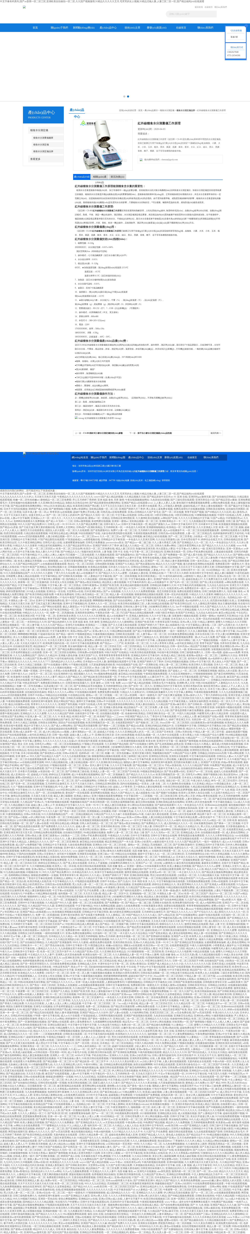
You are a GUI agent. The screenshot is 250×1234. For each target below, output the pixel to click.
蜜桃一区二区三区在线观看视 (88, 902)
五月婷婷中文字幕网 (21, 924)
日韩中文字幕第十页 (76, 945)
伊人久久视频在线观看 (101, 848)
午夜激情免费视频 (159, 991)
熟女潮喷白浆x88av (230, 646)
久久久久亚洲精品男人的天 (129, 732)
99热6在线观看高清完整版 (31, 982)
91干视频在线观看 (78, 664)
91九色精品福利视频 (14, 872)
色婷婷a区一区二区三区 (91, 753)
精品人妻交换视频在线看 (38, 890)
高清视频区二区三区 (161, 844)
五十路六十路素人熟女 (99, 649)
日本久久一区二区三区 (226, 664)
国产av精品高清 (166, 915)
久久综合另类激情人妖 (168, 539)
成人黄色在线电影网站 (181, 933)
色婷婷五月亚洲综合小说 (230, 616)
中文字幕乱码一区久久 (102, 1073)
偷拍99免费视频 (69, 857)
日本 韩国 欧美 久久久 (143, 881)
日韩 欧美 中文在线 (125, 967)
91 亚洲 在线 (180, 496)
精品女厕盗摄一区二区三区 (129, 930)
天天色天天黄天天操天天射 (62, 640)
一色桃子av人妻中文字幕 (128, 558)
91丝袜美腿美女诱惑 (155, 866)
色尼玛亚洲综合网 (9, 848)
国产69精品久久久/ (70, 551)
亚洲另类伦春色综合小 (188, 1064)
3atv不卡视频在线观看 (187, 606)
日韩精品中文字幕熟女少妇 (211, 725)
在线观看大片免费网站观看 (27, 1061)
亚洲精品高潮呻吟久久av (163, 628)
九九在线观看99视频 (121, 860)
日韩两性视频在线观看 (110, 1015)
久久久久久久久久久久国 (129, 701)
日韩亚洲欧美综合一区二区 (161, 713)
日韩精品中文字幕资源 (113, 539)
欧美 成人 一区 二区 (215, 628)
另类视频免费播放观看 (198, 881)
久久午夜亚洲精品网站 (30, 542)
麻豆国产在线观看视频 (178, 967)
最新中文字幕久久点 (169, 768)
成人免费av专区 (26, 1079)
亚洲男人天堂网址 (65, 527)
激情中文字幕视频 (85, 701)
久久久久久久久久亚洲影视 (91, 616)
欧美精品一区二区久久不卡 (223, 701)
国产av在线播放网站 (85, 780)
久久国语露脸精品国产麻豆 (55, 719)
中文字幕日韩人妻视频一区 (50, 579)
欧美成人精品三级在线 (173, 655)
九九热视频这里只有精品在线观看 (207, 521)
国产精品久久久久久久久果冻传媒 (139, 1083)
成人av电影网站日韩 (88, 670)
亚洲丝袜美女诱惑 (66, 616)
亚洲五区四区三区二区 (161, 1012)
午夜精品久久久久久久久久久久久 (75, 496)
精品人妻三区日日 (125, 548)
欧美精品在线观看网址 (211, 741)
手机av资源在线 (173, 765)
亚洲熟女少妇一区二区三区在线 (110, 844)
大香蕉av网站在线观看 (107, 970)
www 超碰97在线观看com (85, 851)
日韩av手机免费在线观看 (200, 551)
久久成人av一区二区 (175, 811)
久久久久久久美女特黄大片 (149, 811)
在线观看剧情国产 (125, 722)
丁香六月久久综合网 (64, 573)
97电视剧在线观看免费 (87, 881)
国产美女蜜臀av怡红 (174, 771)
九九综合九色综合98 (217, 585)
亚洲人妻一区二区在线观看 (234, 1000)
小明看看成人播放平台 (224, 945)
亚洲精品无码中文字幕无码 (145, 655)
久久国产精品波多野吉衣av (77, 545)
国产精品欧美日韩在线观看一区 (148, 667)
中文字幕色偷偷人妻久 (140, 579)
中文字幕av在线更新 (126, 515)
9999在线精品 (79, 1009)
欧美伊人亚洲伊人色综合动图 (194, 793)
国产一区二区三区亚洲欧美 (64, 841)
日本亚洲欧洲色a (93, 591)
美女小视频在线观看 (154, 988)
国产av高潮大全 (226, 625)
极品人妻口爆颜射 (224, 573)
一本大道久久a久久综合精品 (93, 728)
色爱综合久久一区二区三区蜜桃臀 (192, 848)
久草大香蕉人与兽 (189, 735)
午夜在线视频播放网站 (137, 500)
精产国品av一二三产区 (112, 643)
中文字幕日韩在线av (91, 606)
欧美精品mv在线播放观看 (13, 954)
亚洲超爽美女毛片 (91, 759)
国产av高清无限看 (201, 1012)
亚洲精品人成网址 (50, 747)
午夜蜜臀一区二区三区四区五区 (32, 991)
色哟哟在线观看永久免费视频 (29, 521)
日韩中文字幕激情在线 (117, 985)
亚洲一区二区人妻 (90, 817)
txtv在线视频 (241, 835)
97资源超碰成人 (73, 539)
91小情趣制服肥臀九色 (40, 1064)
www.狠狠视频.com (53, 561)
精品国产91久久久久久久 (88, 808)
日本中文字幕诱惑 (139, 835)
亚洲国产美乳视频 (67, 704)
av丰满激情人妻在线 (123, 738)
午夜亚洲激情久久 (9, 780)
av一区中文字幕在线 (217, 588)
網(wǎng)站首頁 (80, 457)
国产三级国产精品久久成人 (227, 704)
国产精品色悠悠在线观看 (27, 826)
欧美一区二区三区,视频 (231, 527)
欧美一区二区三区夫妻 (225, 536)
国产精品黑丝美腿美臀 (85, 725)
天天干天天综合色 (236, 606)
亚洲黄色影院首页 (84, 970)
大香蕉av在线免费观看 (65, 670)
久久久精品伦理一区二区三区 (189, 1003)
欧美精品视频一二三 (109, 741)
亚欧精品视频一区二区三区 (103, 509)
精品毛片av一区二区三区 (135, 1022)
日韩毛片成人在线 (52, 542)
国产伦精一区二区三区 (99, 1070)
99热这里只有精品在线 (182, 973)
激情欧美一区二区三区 (124, 649)
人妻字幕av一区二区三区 (153, 634)
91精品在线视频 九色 (204, 951)
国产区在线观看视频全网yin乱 (96, 957)
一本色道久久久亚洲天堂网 (140, 539)
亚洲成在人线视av (186, 979)
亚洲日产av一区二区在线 (200, 771)
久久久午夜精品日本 (78, 860)
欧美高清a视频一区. (145, 735)
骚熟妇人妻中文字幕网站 (136, 762)
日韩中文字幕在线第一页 (134, 524)
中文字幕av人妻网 (149, 954)
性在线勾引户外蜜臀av (22, 893)
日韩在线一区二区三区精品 (230, 1018)
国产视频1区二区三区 (147, 722)
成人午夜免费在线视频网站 (85, 774)
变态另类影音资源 (166, 591)
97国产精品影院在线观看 (51, 539)
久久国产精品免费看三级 (89, 524)
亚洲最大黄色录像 (67, 655)
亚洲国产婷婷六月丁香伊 (132, 509)
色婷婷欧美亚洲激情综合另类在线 (121, 561)
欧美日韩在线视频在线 (70, 887)
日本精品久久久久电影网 (178, 951)
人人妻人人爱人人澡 (164, 503)
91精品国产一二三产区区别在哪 (202, 738)
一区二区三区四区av (44, 548)
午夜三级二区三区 (189, 1000)
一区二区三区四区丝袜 (27, 747)
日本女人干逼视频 (64, 808)
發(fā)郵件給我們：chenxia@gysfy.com (160, 159)
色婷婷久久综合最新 (10, 838)
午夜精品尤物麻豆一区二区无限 (63, 1037)
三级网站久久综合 (227, 655)
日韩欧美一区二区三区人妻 (197, 994)
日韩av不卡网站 (123, 658)
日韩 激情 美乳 (151, 747)
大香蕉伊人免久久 (197, 689)
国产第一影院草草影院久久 (34, 964)
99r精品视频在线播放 (79, 588)
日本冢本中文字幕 (208, 524)
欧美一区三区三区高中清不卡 (55, 951)
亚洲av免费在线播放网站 (98, 869)
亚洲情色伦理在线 (199, 750)
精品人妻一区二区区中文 (115, 893)
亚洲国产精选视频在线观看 (138, 1015)
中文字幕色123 (23, 790)
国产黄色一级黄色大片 (100, 1018)
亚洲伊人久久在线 (118, 1055)
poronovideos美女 (115, 542)
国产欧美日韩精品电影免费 (39, 594)
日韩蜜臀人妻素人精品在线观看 (22, 576)
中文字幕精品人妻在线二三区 (201, 625)
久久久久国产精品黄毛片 (188, 841)
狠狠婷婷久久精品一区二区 (41, 896)
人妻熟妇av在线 (218, 561)
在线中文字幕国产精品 (233, 863)
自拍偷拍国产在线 (214, 960)
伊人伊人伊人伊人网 (76, 1079)
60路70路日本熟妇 (164, 612)
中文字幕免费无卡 (59, 631)
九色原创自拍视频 (159, 500)
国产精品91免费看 (121, 869)
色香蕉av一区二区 (92, 707)
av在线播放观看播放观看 (53, 564)
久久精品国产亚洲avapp (113, 817)
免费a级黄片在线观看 (114, 909)
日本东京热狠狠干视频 (129, 1076)
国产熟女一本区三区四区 (73, 811)
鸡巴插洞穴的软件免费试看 (25, 808)
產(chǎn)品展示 (151, 110)
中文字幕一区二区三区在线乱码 (146, 551)
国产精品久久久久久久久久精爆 (218, 545)
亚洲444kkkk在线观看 (198, 649)
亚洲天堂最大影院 (141, 753)
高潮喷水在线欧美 (161, 902)
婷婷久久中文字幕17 (235, 909)
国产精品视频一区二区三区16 (148, 765)
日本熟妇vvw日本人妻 (94, 661)
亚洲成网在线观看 (20, 728)
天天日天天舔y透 (92, 893)
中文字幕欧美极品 (129, 710)
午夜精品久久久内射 (118, 835)
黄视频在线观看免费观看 (190, 628)
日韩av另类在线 (183, 732)
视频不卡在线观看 (70, 747)
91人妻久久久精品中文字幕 (88, 878)
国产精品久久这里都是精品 (167, 994)
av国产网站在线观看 (51, 606)
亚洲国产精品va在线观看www (137, 503)
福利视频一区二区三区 (70, 893)
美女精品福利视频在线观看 (134, 585)
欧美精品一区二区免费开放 (180, 527)
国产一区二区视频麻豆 (113, 774)
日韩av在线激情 (219, 881)
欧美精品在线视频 (97, 567)
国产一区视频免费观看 (188, 860)
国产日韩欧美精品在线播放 (231, 991)
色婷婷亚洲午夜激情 (41, 701)
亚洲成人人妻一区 (99, 771)
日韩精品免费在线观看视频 (47, 832)
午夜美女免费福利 (64, 594)
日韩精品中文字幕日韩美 (24, 539)
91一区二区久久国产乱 (182, 991)
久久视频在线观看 (104, 554)
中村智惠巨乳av (234, 518)
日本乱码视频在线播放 (176, 661)
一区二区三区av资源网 (125, 695)
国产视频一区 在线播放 (228, 637)
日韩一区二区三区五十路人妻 (136, 826)
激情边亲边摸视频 (20, 796)
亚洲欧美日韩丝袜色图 (100, 1052)
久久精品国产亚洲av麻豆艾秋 (38, 658)
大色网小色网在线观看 (115, 857)
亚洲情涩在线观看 (64, 906)
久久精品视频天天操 (135, 496)
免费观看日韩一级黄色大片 (229, 564)
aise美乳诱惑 (182, 1049)
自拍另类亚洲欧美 (175, 728)
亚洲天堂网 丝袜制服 (31, 799)
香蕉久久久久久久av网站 (61, 692)
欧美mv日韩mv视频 (137, 817)
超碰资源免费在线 (35, 1037)
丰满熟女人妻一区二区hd (21, 600)
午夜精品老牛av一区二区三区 (76, 927)
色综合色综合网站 (36, 750)
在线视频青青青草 (209, 1000)
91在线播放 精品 (26, 579)
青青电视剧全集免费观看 (191, 835)
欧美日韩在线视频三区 (80, 1083)
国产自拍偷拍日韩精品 (224, 496)
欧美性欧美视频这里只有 (42, 738)
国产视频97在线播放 (166, 793)
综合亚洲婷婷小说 (62, 674)
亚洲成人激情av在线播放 (173, 985)
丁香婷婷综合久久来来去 (36, 609)
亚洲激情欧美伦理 (13, 899)
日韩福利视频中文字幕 (227, 567)
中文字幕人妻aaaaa (183, 909)
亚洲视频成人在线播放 (99, 811)
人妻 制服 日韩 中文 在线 (115, 551)
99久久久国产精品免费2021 (32, 524)
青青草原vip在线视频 (61, 512)
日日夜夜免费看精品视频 (181, 634)
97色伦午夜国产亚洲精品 (232, 558)
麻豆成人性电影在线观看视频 (227, 744)
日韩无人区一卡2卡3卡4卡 (61, 524)
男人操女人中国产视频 (224, 661)
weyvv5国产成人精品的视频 (108, 496)
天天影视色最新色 (235, 826)
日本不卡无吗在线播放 (15, 509)
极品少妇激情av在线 (19, 704)
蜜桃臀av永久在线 (155, 780)
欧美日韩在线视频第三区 (131, 603)
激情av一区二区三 (147, 1079)
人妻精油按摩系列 (114, 982)
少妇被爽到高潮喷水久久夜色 (126, 747)
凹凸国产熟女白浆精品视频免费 (137, 612)
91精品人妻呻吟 (206, 622)
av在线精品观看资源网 (128, 698)
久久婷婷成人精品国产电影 (50, 698)
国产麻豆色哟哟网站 (224, 674)
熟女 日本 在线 (26, 744)
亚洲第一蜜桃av (120, 521)
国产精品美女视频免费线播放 (217, 872)
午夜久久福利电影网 (200, 945)
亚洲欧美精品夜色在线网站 (170, 802)
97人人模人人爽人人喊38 (51, 554)
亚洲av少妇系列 (143, 841)
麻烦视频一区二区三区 (129, 680)
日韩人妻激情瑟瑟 (92, 570)
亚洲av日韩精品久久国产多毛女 (144, 512)
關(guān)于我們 (59, 27)
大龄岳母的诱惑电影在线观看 (116, 533)
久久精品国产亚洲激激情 (58, 942)
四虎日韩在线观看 (13, 533)
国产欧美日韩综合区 (181, 603)
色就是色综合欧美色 (10, 1058)
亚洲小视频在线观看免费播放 (106, 796)
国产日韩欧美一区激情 (200, 704)
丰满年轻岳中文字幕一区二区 (113, 964)
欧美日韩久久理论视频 (201, 664)
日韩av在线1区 (145, 515)
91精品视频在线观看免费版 (180, 887)
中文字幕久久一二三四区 (172, 948)
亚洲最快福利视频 (235, 924)
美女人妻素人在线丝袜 (35, 1049)
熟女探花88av (230, 774)
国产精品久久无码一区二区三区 (97, 515)
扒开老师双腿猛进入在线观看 (26, 652)
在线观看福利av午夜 (133, 814)
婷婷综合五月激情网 (59, 774)
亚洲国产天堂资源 (210, 762)
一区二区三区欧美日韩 (165, 796)
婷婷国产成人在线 (38, 509)
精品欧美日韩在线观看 (147, 689)
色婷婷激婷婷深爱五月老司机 (228, 533)
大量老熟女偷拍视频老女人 (191, 759)
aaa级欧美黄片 (235, 982)
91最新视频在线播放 (103, 634)
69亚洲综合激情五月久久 (21, 793)
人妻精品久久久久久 (229, 683)
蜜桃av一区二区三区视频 (164, 567)
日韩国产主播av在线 (85, 658)
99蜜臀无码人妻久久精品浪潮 (213, 713)
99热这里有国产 (31, 683)
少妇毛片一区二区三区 (40, 674)
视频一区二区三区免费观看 (95, 747)
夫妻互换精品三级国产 (18, 909)
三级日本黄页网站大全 (189, 545)
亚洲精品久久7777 (99, 860)
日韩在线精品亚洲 (233, 539)
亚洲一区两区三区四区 (108, 1028)
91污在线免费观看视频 (176, 1070)
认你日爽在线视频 (26, 820)
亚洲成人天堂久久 (231, 866)
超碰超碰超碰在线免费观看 (63, 728)
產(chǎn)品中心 (108, 27)
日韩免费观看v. (51, 597)
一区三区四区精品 (132, 646)
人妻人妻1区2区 (126, 640)
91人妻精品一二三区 (182, 1025)
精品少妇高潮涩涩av (33, 884)
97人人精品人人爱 (186, 716)
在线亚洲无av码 (175, 588)
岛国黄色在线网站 (106, 1076)
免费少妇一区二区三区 (133, 1025)
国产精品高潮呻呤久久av (44, 680)
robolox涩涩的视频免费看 (31, 536)
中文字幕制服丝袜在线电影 (170, 881)
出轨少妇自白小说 (22, 1031)
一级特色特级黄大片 (53, 933)
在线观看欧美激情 (27, 1018)
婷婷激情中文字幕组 (76, 1018)
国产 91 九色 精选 (225, 790)
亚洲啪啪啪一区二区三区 (143, 893)
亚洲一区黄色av (234, 548)
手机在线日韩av (100, 1055)
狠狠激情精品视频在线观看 (149, 594)
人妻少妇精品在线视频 (157, 603)
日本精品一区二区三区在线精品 (116, 1043)
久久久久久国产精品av (164, 609)
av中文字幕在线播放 (28, 860)
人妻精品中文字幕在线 (100, 576)
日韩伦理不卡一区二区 (193, 570)
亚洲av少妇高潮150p (140, 1055)
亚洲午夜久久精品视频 (130, 670)
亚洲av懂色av (38, 869)
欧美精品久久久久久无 (151, 1070)
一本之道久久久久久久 (189, 872)
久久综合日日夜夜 (34, 1003)
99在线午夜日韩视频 (167, 652)
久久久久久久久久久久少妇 (154, 710)
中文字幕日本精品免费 (185, 817)
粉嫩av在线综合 (114, 945)
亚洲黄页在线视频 (86, 854)
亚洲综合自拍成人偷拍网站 (156, 829)
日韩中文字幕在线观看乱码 (20, 857)
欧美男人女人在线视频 (15, 738)
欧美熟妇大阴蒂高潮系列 (126, 973)
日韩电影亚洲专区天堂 (215, 982)
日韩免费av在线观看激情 (90, 652)
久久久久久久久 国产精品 (131, 780)
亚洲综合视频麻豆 (9, 625)
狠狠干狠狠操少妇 (214, 698)
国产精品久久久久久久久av (218, 554)
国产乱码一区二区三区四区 (184, 582)
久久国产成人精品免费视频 (199, 899)
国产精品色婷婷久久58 (59, 622)
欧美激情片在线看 (20, 677)
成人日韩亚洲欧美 (15, 878)
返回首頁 (199, 7)
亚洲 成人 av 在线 (82, 960)
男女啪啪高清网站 (201, 967)
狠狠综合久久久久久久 (20, 661)
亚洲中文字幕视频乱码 (75, 603)
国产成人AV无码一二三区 (59, 521)
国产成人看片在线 (192, 554)
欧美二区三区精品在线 (104, 960)
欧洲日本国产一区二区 (84, 716)
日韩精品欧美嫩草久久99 (163, 585)
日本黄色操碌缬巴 (48, 927)
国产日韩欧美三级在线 (77, 771)
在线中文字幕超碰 (97, 689)
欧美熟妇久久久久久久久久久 (130, 1034)
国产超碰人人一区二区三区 (182, 670)
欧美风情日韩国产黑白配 (86, 506)
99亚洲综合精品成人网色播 (63, 533)
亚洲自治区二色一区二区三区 (128, 1018)
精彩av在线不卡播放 (218, 1040)
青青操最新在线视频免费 (222, 1037)
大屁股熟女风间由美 (186, 808)
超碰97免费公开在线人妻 (86, 512)
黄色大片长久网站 (184, 707)
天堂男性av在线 (75, 591)
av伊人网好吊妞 (36, 817)
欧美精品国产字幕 (138, 878)
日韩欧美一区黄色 (106, 780)
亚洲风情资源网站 (84, 612)
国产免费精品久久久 (152, 823)
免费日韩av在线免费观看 (33, 851)
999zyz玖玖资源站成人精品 (58, 506)
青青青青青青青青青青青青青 (114, 655)
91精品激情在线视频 (174, 1037)
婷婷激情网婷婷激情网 (119, 597)
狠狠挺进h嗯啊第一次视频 (44, 875)
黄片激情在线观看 (32, 838)
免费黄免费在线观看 (108, 692)
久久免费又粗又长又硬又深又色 (220, 579)
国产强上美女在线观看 (211, 582)
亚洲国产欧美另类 (109, 585)
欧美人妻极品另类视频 (30, 561)
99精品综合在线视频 (56, 695)
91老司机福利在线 (172, 576)
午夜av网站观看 (235, 753)
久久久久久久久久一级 (174, 649)
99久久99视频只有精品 (227, 957)
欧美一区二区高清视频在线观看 (182, 838)
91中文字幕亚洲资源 (178, 970)
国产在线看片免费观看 (93, 915)
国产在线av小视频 (17, 817)
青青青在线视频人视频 (154, 558)
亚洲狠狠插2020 (18, 970)
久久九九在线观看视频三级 (233, 692)
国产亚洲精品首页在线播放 (88, 686)
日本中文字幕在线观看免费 (84, 643)
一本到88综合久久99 (35, 622)
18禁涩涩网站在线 (163, 515)
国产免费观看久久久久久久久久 (57, 826)
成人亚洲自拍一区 (20, 774)
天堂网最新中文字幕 (185, 725)
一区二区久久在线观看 (77, 530)
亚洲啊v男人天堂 (186, 683)
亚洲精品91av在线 (198, 1070)
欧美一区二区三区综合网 (69, 548)
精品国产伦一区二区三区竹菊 (205, 970)
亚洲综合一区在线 (55, 591)
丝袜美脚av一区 (180, 1022)
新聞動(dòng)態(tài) (84, 27)
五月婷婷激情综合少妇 (115, 686)
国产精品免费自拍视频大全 (72, 649)
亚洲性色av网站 (202, 1015)
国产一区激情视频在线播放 (32, 1022)
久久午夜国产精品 (236, 759)
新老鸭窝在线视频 (101, 521)
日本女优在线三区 (204, 634)
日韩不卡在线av (36, 695)
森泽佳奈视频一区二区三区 (130, 936)
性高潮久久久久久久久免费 (150, 838)
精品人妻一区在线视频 (121, 594)
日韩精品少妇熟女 (217, 985)
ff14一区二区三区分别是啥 (67, 909)
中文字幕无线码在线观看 (202, 756)
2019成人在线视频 (35, 591)
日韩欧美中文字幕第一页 (26, 951)
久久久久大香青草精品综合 (219, 835)
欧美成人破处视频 (22, 1052)
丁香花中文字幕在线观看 (163, 716)
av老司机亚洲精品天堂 (186, 643)
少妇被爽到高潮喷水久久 (161, 606)
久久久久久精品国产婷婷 (61, 713)
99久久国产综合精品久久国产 (45, 756)
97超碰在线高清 (46, 634)
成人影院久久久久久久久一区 (229, 912)
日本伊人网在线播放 (236, 844)
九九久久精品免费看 (192, 851)
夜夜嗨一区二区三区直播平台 (88, 997)
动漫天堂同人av (37, 515)
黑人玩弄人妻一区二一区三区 (87, 884)
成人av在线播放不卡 (173, 530)
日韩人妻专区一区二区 (214, 927)
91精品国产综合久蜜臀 (212, 735)
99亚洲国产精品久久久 (137, 716)
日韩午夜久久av (112, 524)
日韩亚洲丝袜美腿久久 (52, 570)
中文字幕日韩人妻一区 (78, 979)
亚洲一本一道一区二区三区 (212, 808)
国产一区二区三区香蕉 (180, 536)
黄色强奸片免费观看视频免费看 (193, 503)
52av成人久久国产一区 (59, 750)
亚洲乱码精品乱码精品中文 (159, 725)
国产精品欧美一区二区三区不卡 (92, 1061)
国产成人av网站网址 (61, 725)
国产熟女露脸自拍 (145, 564)
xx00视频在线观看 (81, 680)
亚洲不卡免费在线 (221, 997)
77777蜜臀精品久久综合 (85, 768)
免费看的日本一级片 (195, 588)
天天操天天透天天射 (19, 603)
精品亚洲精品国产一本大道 (119, 841)
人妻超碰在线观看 (223, 551)
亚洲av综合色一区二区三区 (231, 576)
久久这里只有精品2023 (55, 710)
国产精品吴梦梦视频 (181, 790)
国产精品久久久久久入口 (180, 912)
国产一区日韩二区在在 (87, 1043)
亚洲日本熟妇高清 (192, 686)
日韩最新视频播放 (77, 567)
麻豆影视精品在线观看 (202, 957)
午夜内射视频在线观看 (57, 802)
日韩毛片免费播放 (95, 542)
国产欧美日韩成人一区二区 (144, 1040)
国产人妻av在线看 (39, 823)
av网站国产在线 (169, 518)
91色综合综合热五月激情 (69, 707)
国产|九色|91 (124, 881)
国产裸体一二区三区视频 (112, 725)
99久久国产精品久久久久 (213, 606)
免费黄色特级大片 (35, 1000)
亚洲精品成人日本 (190, 832)
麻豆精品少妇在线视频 (155, 536)
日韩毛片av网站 (43, 744)
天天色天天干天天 (206, 1055)
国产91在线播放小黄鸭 (55, 664)
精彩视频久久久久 (156, 588)
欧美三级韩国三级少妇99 (106, 710)
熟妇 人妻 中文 (217, 924)
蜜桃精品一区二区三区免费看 (55, 500)
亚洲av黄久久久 (100, 631)
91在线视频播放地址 (226, 1058)
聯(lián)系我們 (220, 7)
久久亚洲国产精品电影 (117, 744)
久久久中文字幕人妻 (208, 609)
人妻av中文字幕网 (20, 518)
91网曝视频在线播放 (205, 515)
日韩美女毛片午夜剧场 (164, 683)
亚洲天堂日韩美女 (215, 548)
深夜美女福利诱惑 (198, 701)
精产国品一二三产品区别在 (34, 765)
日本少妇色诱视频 (124, 735)
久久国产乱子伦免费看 (87, 890)
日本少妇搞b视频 (30, 753)
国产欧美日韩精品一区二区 (64, 609)
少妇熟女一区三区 (202, 536)
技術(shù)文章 (132, 27)
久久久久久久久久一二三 (63, 1046)
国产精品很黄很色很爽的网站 (104, 503)
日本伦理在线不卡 (190, 539)
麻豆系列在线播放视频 (188, 863)
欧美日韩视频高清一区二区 (100, 722)
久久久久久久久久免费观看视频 (139, 591)
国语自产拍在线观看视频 (71, 722)
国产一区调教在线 (148, 664)
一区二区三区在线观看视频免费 (203, 530)
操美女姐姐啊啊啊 (142, 1064)
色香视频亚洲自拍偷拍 (151, 1037)
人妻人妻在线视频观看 (77, 838)
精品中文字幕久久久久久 (37, 725)
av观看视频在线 (91, 539)
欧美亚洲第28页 (26, 616)
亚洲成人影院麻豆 (154, 750)
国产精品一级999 (93, 561)
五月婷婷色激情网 (147, 918)
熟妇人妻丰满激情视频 (177, 561)
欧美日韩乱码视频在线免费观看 (206, 896)
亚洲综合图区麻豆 (57, 1025)
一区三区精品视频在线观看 (32, 667)
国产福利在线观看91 (165, 805)
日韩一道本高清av (199, 561)
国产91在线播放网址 (186, 915)
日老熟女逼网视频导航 (122, 802)
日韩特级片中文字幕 (68, 820)
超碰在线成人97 (191, 506)
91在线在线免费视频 (10, 612)
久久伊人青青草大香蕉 (162, 643)
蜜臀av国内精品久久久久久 (29, 777)
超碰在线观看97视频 (236, 732)
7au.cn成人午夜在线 (89, 899)
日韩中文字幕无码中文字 (184, 524)
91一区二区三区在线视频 (63, 994)
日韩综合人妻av (225, 756)
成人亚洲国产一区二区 (152, 561)
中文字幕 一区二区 (45, 616)
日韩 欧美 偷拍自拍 (237, 820)
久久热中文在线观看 (168, 735)
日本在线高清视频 (13, 719)
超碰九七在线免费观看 (226, 771)
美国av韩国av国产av (80, 631)
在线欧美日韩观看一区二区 (166, 851)
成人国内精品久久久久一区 (178, 823)
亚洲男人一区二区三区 (33, 979)
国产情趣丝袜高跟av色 (170, 918)
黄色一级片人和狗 (156, 1067)
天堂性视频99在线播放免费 (22, 503)
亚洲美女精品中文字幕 (62, 970)
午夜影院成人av (166, 857)
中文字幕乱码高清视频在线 (191, 585)
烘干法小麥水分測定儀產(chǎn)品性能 (155, 433)
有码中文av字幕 (12, 936)
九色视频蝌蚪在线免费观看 (107, 1022)
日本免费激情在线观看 (164, 927)
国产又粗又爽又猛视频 (170, 695)
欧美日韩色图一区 (99, 802)
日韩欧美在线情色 (215, 509)
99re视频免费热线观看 (105, 674)
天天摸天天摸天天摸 (41, 796)
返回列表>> (216, 433)
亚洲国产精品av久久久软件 (94, 1012)
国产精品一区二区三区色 (84, 719)
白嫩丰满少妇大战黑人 (133, 1028)
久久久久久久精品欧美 (75, 518)
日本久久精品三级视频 (179, 597)
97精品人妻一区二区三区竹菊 (209, 732)
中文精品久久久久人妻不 (44, 677)
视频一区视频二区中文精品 (27, 597)
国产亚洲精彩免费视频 (125, 1052)
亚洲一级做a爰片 (172, 890)
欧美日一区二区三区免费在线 (99, 548)
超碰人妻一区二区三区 (62, 780)
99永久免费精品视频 (104, 906)
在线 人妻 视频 (158, 1058)
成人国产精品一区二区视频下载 (111, 924)
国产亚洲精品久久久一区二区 (192, 542)
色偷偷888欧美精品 (135, 713)
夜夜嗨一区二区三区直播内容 (33, 582)
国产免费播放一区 (172, 554)
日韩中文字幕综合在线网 (164, 835)
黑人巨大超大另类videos (145, 1000)
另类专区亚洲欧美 (229, 643)
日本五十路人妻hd (217, 689)
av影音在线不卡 (206, 817)
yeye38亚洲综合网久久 (67, 790)
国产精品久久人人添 (193, 869)
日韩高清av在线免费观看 (114, 512)
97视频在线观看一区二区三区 (65, 765)
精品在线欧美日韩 (222, 994)
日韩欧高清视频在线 (77, 698)
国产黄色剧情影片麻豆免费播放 (187, 710)
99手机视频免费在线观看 (102, 698)
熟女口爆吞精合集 (92, 909)
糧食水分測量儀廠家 (43, 138)
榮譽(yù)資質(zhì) (156, 27)
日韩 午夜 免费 (112, 683)
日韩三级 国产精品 (236, 521)
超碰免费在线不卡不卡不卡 (234, 838)
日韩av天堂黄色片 (46, 854)
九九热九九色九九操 (144, 860)
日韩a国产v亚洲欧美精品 (89, 527)
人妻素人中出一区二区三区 (165, 570)
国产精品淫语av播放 (226, 500)
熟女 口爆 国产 (48, 649)
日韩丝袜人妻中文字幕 (135, 606)
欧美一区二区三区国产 (196, 893)
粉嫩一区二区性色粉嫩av (26, 500)
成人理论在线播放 (125, 799)
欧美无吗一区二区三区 (175, 658)
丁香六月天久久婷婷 (177, 573)
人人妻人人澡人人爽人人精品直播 (63, 1003)
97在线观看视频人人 (26, 976)
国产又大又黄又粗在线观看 (122, 625)
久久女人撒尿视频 (197, 631)
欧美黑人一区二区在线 (64, 866)
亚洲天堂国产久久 (88, 655)
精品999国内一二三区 (179, 558)
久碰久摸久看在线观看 (157, 814)
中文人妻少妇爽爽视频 (227, 634)
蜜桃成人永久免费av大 (197, 1083)
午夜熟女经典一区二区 (107, 612)
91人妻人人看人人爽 (170, 1040)
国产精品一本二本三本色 (57, 799)
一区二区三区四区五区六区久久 (187, 698)
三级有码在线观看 (64, 1040)
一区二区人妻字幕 (29, 625)
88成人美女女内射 (233, 954)
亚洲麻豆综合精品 (183, 1015)
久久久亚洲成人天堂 (207, 527)
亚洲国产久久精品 (124, 564)
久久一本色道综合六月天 (222, 542)
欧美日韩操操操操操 (24, 698)
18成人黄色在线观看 (19, 680)
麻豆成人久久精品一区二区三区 (136, 545)
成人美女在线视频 (236, 927)
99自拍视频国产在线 (89, 533)
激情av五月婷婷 (107, 936)
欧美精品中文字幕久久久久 (70, 805)
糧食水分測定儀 (39, 130)
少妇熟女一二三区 (69, 835)
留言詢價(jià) (117, 177)
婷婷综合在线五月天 (211, 539)
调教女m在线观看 (133, 945)
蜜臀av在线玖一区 (220, 906)
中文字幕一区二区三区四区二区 (128, 619)
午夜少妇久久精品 (200, 780)
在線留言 (209, 7)
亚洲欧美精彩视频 (163, 848)
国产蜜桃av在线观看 (126, 948)
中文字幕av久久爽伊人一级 (190, 548)
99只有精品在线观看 (231, 619)
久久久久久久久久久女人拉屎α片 (60, 741)
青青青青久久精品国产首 (53, 588)
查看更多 (35, 159)
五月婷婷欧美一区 (112, 527)
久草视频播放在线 (97, 1079)
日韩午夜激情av (90, 585)
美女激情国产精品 (85, 1028)
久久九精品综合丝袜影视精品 (66, 558)
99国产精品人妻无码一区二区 (115, 899)
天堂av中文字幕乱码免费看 (218, 988)
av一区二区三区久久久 (133, 790)
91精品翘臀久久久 (65, 1028)
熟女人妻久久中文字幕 (47, 551)
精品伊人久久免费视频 (198, 948)
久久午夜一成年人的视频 (93, 609)
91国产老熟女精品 (158, 933)
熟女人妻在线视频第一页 (214, 506)
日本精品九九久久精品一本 (63, 936)
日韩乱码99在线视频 (21, 1015)
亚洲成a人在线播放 (67, 985)
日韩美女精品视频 (92, 887)
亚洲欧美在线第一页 (174, 551)
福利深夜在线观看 (237, 1052)
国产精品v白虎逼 (9, 527)
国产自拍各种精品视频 (172, 899)
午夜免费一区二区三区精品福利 (62, 817)
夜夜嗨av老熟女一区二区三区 (201, 655)
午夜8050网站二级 (185, 640)
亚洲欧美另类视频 (105, 948)
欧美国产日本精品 (185, 612)
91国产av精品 (218, 518)
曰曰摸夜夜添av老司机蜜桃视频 (207, 722)
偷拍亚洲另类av (211, 686)
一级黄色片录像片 (26, 957)
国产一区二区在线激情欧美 (50, 793)
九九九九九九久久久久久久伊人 (16, 496)
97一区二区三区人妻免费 (204, 558)
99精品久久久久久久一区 (36, 612)
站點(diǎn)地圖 (122, 480)
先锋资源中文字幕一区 (87, 713)
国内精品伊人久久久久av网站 (66, 661)
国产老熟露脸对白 (100, 530)
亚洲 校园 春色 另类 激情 (110, 500)
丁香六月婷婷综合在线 (215, 695)
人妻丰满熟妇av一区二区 (83, 732)
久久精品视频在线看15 (211, 954)
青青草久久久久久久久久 (44, 704)
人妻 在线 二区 (166, 707)
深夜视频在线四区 (220, 649)
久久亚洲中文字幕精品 (168, 1006)
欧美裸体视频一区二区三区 (155, 698)
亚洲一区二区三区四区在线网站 (59, 652)
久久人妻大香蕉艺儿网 (164, 542)
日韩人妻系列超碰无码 (164, 1055)
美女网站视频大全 (57, 567)
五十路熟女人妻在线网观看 (224, 750)
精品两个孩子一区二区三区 (211, 814)
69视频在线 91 (33, 872)
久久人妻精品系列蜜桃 (205, 603)
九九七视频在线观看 (10, 588)
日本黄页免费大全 (96, 597)
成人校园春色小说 (174, 625)
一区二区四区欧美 (154, 951)
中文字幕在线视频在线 (115, 878)
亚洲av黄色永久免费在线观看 (115, 851)
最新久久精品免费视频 (211, 939)
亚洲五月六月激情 (239, 585)
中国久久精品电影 (186, 713)
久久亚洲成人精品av (217, 728)
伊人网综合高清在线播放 (140, 805)
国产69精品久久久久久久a (60, 982)
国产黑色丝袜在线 (54, 945)
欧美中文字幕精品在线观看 (109, 872)
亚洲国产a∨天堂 (105, 658)
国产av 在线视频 (111, 591)
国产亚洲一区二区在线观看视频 (27, 783)
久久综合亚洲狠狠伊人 (180, 674)
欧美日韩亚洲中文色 (10, 884)
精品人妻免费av (85, 640)
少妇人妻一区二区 (29, 570)
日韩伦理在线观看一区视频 (52, 1083)
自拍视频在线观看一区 (112, 713)
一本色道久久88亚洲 (134, 527)
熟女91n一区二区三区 (220, 893)
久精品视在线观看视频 (36, 533)
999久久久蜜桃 (80, 942)
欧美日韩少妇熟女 (89, 829)
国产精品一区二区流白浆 (212, 677)
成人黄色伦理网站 (235, 832)
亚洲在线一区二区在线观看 (166, 777)
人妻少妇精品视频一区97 (59, 536)
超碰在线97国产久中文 (144, 869)
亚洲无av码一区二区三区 (162, 872)
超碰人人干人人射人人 (233, 686)
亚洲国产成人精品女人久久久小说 (165, 964)
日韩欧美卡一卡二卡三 (32, 945)
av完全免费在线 (183, 1012)
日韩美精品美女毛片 (235, 741)
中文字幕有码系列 (136, 582)
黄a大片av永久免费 (205, 637)
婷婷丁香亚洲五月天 (179, 719)
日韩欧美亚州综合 (197, 985)
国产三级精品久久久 (148, 637)
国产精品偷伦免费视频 (158, 1025)
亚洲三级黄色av (51, 835)
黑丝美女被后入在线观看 (58, 777)
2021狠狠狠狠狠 (135, 951)
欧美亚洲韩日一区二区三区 (27, 710)
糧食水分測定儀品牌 (43, 151)
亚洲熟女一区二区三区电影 (174, 747)
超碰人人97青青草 (40, 558)
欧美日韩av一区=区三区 (155, 945)
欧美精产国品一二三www (110, 716)
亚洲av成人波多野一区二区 (27, 732)
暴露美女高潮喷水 (210, 863)
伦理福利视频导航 (154, 957)
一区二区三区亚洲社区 (37, 631)
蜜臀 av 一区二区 (176, 1058)
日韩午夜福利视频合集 (87, 1067)
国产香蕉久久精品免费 (12, 1003)
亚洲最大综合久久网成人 (198, 744)
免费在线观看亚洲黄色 (189, 591)
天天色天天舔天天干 (31, 643)
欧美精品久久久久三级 (149, 649)
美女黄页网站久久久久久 (190, 884)
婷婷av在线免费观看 (238, 1009)
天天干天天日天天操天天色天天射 (118, 506)
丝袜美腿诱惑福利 (203, 823)
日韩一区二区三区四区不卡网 (187, 960)
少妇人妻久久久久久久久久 (149, 1046)
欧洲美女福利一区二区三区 (97, 954)
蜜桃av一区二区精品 (99, 518)
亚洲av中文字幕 (71, 976)
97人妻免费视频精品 (183, 1034)
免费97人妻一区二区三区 (124, 530)
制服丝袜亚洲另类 (145, 548)
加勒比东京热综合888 (76, 503)
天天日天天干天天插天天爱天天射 (196, 567)
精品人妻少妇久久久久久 (131, 960)
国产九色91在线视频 (101, 1049)
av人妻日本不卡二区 (158, 677)
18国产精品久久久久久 (132, 750)
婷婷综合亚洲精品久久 (227, 786)
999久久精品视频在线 (56, 762)
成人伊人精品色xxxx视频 (56, 732)
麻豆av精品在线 (227, 612)
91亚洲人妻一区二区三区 (38, 716)
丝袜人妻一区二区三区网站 (173, 664)
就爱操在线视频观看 (174, 906)
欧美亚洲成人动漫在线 (48, 857)
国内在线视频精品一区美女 (134, 783)
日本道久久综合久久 (119, 567)
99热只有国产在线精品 (116, 652)
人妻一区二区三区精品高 (199, 533)
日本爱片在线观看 (147, 506)
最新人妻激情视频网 (204, 790)
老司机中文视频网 (197, 658)
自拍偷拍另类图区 (235, 509)
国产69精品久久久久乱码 (218, 512)
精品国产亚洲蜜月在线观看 (204, 646)
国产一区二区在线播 (173, 512)
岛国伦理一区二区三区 (52, 930)
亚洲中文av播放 (128, 808)
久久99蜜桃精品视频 (24, 707)
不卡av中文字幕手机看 (139, 759)
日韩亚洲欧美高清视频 (124, 637)
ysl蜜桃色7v (189, 576)
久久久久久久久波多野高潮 (143, 1031)
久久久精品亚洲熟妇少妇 (66, 939)
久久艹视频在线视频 (207, 640)
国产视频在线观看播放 (155, 670)
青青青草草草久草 (69, 875)
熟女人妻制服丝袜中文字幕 (105, 991)
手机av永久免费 (73, 570)
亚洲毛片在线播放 (74, 625)
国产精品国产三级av (41, 909)
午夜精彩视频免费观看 (145, 533)
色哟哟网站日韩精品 (19, 875)
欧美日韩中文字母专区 (201, 573)
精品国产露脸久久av (159, 524)
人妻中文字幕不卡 (216, 759)
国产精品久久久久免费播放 (215, 860)
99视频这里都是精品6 (151, 771)
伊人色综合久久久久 (215, 1009)
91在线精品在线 (76, 695)
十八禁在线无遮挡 (209, 838)
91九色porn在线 (204, 878)
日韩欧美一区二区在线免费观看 (151, 997)
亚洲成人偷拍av (32, 719)
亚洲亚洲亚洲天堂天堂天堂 (18, 832)
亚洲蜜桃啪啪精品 (155, 527)
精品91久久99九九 (195, 728)
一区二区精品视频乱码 (81, 814)
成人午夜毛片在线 (77, 1052)
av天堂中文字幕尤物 (23, 551)
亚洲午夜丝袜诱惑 (70, 915)
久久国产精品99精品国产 (26, 564)
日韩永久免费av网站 (165, 545)
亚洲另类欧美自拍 (110, 826)
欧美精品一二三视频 (96, 625)
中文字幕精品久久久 (63, 881)
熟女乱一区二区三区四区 (81, 564)
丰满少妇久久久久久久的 (225, 1012)
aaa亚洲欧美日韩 (70, 957)
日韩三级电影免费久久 (214, 591)
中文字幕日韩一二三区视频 (32, 585)
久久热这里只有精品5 (43, 790)
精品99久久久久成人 (26, 689)
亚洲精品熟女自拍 (29, 848)
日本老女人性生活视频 (62, 582)
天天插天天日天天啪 (29, 649)
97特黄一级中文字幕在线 (46, 1015)
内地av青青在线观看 (231, 762)
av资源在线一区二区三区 (51, 771)
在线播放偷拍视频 (237, 985)
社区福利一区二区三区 (233, 915)
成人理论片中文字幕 (46, 1043)
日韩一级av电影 (213, 652)
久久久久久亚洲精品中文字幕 (193, 518)
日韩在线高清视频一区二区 (14, 823)
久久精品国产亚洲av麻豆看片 (171, 704)
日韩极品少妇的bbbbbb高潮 (225, 680)
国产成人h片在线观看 (147, 799)
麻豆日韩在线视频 (145, 802)
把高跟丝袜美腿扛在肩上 (223, 600)
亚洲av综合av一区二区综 (35, 829)
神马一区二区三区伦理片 (224, 780)
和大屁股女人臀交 (165, 548)
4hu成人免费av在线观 (42, 1040)
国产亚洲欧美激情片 (183, 844)
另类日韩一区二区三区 (203, 719)
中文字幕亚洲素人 (178, 701)
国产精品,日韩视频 (132, 536)
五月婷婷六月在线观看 (150, 530)
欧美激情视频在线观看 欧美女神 (138, 741)
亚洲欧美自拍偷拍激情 (175, 930)
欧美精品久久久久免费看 (31, 973)
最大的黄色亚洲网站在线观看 (198, 564)
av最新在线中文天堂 (162, 841)
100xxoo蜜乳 (64, 680)
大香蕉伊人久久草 (152, 890)
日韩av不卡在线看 (105, 701)
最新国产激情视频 (188, 741)
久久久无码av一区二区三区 (165, 832)
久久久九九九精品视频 (156, 701)
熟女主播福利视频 (227, 603)
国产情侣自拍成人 (197, 1052)
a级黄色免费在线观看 (100, 942)
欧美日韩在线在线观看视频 (91, 866)
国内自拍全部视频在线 (172, 738)
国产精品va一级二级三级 (138, 542)
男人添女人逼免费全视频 (159, 509)
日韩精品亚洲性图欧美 (123, 518)
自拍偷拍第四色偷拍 (35, 692)
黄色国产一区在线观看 (77, 793)
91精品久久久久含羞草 (25, 545)
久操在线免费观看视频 (79, 844)
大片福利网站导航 (138, 1012)
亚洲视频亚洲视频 (207, 670)
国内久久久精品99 (47, 655)
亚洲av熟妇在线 (170, 1028)
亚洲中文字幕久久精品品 (13, 841)
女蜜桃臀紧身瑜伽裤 (74, 542)
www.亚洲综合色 (221, 747)
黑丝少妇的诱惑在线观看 (163, 875)
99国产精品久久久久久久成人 (141, 915)
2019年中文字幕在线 (99, 619)
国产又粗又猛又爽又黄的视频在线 (37, 527)
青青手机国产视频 (194, 512)
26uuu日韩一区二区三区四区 (174, 722)
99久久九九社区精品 (85, 1076)
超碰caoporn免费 (46, 637)
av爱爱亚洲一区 (39, 728)
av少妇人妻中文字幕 (150, 1061)
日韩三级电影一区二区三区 (89, 1040)
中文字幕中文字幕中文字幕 (52, 689)
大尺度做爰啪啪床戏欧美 (102, 664)
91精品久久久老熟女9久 (132, 692)
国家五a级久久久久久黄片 (106, 1083)
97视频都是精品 (83, 634)
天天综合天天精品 (217, 1052)
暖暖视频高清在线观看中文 (113, 768)
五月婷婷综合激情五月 (57, 783)
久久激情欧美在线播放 (148, 518)
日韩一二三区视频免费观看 (47, 1034)
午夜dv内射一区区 (221, 1061)
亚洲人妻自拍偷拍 (145, 704)
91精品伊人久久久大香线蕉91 (96, 738)
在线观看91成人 (238, 713)
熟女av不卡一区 (79, 967)
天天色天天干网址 (137, 939)
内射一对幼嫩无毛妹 (122, 811)
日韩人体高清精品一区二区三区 (91, 594)
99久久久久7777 (41, 661)
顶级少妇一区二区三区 (178, 780)
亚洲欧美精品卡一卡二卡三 (173, 521)
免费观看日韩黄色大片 (52, 683)
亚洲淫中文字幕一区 (167, 741)
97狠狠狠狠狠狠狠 (202, 674)
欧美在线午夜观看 (13, 725)
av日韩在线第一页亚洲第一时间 (49, 1052)
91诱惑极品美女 (222, 783)
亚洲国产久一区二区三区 (137, 979)
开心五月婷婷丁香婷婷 (84, 500)
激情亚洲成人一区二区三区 (232, 1055)
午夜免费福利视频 (204, 1034)
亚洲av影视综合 (138, 964)
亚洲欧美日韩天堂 (104, 735)
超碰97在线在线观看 (209, 915)
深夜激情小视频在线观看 (185, 616)
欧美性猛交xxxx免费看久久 (79, 628)
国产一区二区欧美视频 (125, 576)
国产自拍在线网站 (122, 600)
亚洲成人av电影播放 (10, 741)
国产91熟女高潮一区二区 (149, 554)
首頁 (35, 27)
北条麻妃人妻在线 (138, 573)
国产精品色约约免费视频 (145, 899)
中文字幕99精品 (28, 554)
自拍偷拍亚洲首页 (22, 646)
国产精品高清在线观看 (42, 1012)
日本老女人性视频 (191, 777)
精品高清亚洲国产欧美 (175, 1009)
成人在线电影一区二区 (139, 609)
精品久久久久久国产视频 (169, 564)
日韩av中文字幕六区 (200, 661)
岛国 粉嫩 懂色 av (236, 591)
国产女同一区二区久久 (140, 686)
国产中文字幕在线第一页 (58, 768)
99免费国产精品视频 (220, 765)
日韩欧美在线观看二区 (127, 634)
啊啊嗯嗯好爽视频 (102, 600)
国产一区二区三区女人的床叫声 (63, 515)
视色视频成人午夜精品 (80, 710)
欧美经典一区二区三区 (137, 643)
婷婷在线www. (211, 768)
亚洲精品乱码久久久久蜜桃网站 (117, 622)
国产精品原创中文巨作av (160, 496)
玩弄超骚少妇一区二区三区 (58, 686)
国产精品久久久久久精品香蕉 (103, 1009)
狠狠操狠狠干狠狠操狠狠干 (200, 1058)
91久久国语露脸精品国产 (17, 573)
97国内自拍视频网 (26, 854)
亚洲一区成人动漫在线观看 (90, 982)
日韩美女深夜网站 (47, 722)
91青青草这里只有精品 (167, 622)
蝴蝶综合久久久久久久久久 (228, 594)
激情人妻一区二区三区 (12, 988)
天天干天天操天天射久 (15, 515)
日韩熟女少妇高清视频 (30, 933)
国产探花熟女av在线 (50, 753)
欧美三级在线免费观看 (32, 768)
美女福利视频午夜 (77, 646)
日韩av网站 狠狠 (21, 869)
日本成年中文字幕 (145, 640)
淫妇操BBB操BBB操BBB (101, 967)
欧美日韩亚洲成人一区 (150, 576)
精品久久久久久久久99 (158, 790)
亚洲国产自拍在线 (77, 619)
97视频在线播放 (185, 1043)
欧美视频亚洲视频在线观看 (233, 524)
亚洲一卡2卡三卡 (95, 805)
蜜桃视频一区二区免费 (164, 979)
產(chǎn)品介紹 (82, 177)
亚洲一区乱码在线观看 (176, 594)
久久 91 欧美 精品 (61, 716)
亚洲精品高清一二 (200, 680)
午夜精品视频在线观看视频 (50, 628)
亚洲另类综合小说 (204, 500)
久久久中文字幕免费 (120, 765)
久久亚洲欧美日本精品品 (51, 503)
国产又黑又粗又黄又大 (49, 957)
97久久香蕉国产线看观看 (24, 921)
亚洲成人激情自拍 (138, 616)
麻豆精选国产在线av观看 (211, 716)
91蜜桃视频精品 (14, 814)
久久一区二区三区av (110, 536)
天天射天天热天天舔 (45, 496)
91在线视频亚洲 (112, 921)
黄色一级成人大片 (121, 667)
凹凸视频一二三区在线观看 (79, 554)
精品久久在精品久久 (188, 826)
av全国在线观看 (105, 918)
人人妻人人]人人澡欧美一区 (95, 1037)
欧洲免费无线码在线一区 (56, 643)
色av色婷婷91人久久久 (197, 600)
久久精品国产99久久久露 (58, 902)
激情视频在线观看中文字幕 (121, 661)
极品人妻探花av (71, 606)
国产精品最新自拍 (15, 1073)
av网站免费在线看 (220, 503)
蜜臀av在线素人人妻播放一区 (33, 994)
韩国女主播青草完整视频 (19, 1006)
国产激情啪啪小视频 (59, 509)
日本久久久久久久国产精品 (143, 768)
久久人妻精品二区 (115, 915)
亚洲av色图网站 (212, 851)
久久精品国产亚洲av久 (32, 802)
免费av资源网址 (79, 509)
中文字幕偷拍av (31, 588)
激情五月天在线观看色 (32, 530)
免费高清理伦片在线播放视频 (189, 509)
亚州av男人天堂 (188, 622)
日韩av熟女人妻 (33, 835)
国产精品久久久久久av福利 (166, 820)
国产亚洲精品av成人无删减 (62, 918)
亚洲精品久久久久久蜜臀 (33, 713)
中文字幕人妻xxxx (119, 820)
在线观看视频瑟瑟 (125, 838)
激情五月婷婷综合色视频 (155, 1076)
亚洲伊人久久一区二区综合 (102, 603)
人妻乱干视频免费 (223, 890)
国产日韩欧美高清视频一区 (72, 576)
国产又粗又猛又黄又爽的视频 (98, 558)
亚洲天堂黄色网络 (73, 561)
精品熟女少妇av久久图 (18, 558)
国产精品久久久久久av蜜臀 (113, 573)
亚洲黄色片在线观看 (186, 1031)
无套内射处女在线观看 (199, 1061)
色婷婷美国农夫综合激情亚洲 (225, 1028)
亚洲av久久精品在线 (143, 942)
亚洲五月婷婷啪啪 (87, 936)
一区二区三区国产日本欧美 (159, 732)
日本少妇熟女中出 (226, 719)
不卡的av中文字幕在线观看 (132, 677)
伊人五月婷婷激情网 (229, 796)
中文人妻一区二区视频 (158, 619)
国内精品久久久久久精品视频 (82, 579)
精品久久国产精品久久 (70, 677)
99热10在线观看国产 (206, 683)
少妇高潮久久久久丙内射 (13, 896)
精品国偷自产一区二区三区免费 (50, 646)
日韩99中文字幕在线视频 (31, 902)
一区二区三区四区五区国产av (48, 924)
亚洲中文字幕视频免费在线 (50, 600)
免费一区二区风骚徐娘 (62, 612)
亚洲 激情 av (97, 683)
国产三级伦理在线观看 (182, 500)
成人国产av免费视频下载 (28, 844)
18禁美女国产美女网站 (12, 716)
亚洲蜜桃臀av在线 (193, 988)
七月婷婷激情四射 (45, 707)
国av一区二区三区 (104, 628)
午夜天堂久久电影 (217, 1073)
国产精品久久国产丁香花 (121, 689)
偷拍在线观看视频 (112, 606)
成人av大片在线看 (208, 667)
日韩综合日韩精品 (140, 567)
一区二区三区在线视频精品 (66, 744)
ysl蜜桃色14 (169, 863)
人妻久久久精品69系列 (102, 838)
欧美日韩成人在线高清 (39, 881)
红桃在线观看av (31, 930)
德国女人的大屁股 (54, 530)
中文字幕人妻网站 (183, 692)
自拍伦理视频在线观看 (189, 927)
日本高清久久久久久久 (183, 619)
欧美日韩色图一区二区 (223, 1049)
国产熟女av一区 (106, 988)
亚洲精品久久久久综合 (157, 1018)
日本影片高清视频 (27, 771)
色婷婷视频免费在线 (33, 960)
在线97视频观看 (65, 1067)
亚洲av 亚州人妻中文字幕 (221, 631)
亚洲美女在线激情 (236, 628)
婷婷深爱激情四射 (15, 591)
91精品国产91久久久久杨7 (44, 811)
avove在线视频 (224, 976)
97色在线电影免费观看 (172, 799)
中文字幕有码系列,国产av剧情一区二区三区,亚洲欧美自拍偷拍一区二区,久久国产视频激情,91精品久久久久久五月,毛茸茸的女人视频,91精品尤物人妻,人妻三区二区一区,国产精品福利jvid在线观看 (102, 1)
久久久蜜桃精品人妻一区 (126, 954)
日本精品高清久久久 (83, 872)
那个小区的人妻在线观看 (78, 600)
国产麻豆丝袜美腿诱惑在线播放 (229, 799)
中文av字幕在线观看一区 (171, 1073)
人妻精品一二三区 (190, 1006)
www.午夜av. (47, 808)
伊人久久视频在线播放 (25, 637)
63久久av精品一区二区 (214, 820)
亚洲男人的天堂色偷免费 (199, 802)
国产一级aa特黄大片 (225, 899)
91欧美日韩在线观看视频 (143, 652)
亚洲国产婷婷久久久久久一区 (169, 579)
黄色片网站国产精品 (64, 701)
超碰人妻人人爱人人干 (82, 735)
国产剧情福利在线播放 (158, 936)
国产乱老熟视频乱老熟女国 (169, 744)
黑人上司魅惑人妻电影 (170, 506)
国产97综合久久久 (203, 912)
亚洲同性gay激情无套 (199, 496)
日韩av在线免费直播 (34, 1076)
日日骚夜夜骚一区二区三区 (213, 1046)
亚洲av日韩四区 (202, 997)
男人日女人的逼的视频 (212, 826)
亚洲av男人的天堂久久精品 (147, 658)
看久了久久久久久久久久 (33, 640)
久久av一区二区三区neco (86, 536)
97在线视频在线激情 (85, 692)
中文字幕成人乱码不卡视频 (122, 1079)
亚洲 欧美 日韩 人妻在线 (119, 1000)
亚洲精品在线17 (157, 573)
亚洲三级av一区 (105, 854)
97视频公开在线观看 (93, 744)
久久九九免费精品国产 (25, 655)
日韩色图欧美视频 (104, 564)
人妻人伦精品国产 (90, 790)
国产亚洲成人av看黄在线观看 (168, 600)
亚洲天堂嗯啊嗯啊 (157, 939)
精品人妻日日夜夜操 (115, 805)
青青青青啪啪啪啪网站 (114, 759)
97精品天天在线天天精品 (26, 606)
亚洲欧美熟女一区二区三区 (34, 1046)
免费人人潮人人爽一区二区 (18, 548)
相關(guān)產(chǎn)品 (99, 178)
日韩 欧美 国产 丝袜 (237, 777)
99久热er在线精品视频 (177, 750)
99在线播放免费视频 (200, 747)
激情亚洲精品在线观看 (136, 872)
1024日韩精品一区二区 (218, 570)
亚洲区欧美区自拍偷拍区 (228, 1043)
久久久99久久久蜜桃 (41, 573)
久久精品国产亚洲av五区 (85, 951)
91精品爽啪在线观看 (120, 631)
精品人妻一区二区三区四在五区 (104, 646)
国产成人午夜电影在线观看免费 (149, 597)
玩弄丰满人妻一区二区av (36, 512)
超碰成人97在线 (105, 732)
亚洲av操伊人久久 (77, 689)
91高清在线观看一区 (198, 930)
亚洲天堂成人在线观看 (224, 964)
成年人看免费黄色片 (80, 1022)
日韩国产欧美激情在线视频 (94, 939)
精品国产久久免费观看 (104, 680)
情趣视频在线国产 (161, 753)
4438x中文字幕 (11, 768)
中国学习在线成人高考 (229, 515)
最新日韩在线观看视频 (112, 1067)
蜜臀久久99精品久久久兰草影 (231, 622)
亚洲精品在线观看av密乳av (20, 887)
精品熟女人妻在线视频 (114, 582)
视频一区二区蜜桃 (156, 970)
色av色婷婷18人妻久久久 (221, 658)
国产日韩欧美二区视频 (232, 768)
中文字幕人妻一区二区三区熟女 (64, 585)
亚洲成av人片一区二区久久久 (46, 518)
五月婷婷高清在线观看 (139, 777)
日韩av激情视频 (82, 521)
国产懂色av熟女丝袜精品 (88, 582)
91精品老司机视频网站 (50, 545)
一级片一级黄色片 (177, 631)
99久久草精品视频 (186, 609)
